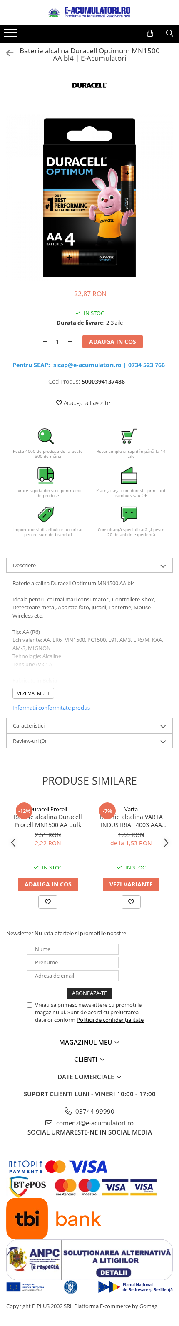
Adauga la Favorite (86, 403)
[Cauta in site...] (169, 33)
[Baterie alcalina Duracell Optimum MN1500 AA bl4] (89, 197)
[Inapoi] (6, 53)
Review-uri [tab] (29, 741)
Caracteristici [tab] (29, 725)
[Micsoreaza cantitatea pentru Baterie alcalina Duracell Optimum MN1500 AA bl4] (45, 341)
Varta (131, 809)
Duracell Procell (48, 809)
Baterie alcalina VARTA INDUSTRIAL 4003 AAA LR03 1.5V (131, 821)
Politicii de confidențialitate (110, 1019)
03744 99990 (94, 1111)
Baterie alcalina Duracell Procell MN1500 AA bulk (48, 821)
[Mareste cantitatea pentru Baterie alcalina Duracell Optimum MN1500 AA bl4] (70, 341)
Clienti (86, 1059)
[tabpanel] (89, 197)
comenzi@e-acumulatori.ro (94, 1123)
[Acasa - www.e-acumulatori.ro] (89, 12)
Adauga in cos (112, 341)
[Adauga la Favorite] (47, 902)
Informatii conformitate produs (51, 707)
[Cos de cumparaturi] (150, 33)
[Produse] (11, 35)
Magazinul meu (86, 1042)
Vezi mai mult (33, 693)
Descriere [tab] (24, 565)
